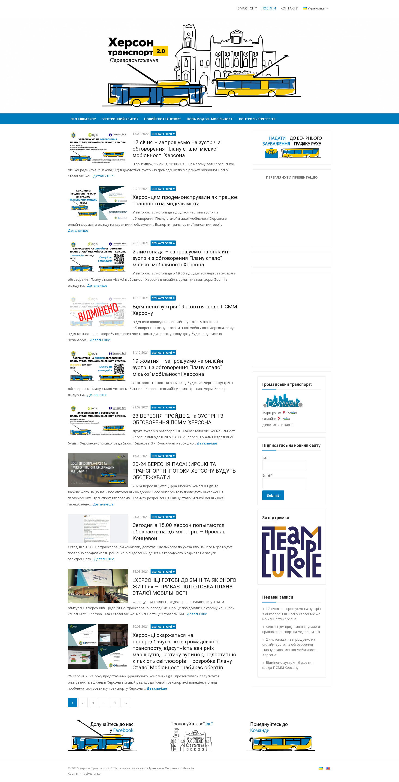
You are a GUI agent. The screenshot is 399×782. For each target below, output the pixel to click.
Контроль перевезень (257, 119)
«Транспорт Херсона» (163, 768)
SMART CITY (247, 8)
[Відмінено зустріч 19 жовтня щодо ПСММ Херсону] (98, 312)
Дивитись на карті (277, 424)
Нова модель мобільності (210, 119)
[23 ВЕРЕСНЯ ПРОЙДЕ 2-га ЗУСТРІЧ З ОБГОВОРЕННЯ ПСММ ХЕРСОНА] (98, 421)
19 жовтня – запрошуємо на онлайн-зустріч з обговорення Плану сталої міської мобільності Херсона (179, 367)
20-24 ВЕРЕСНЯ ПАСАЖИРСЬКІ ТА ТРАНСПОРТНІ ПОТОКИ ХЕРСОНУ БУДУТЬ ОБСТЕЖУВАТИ (184, 470)
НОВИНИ (268, 8)
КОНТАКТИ (289, 8)
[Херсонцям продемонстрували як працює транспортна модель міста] (98, 203)
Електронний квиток (120, 119)
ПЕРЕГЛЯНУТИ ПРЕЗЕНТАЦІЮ (292, 177)
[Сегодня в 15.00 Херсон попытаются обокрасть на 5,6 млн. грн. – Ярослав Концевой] (98, 528)
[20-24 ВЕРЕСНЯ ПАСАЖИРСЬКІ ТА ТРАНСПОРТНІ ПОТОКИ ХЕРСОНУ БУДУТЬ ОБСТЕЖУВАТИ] (98, 470)
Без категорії (162, 134)
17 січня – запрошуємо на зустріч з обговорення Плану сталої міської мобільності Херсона (177, 148)
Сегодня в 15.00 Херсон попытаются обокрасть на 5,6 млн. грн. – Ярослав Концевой (179, 531)
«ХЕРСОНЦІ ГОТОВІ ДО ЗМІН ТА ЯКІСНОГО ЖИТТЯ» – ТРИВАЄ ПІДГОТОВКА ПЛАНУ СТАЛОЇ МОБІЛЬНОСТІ (184, 586)
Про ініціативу (83, 119)
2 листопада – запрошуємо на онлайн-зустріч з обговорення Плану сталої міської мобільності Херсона (181, 258)
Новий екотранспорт (162, 119)
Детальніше (103, 175)
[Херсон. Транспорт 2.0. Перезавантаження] (199, 65)
